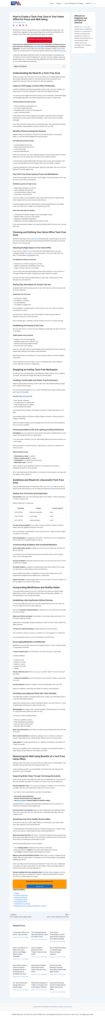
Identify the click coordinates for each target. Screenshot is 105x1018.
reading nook (32, 253)
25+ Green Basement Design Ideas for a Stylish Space (20, 985)
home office (34, 238)
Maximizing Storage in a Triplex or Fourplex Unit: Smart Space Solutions (39, 985)
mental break (62, 50)
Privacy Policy (68, 1006)
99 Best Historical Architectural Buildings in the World (30, 906)
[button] (61, 3)
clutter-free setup (24, 396)
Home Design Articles (20, 901)
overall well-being (39, 46)
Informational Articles (20, 899)
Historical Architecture (21, 895)
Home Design (25, 937)
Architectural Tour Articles (22, 903)
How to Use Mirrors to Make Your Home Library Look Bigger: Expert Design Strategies (20, 952)
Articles (16, 893)
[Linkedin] (23, 25)
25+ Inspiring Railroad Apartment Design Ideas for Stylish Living (39, 935)
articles (82, 31)
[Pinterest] (20, 25)
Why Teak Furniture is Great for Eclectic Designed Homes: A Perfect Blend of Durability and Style (20, 969)
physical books (21, 800)
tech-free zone (48, 486)
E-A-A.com (84, 26)
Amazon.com (39, 886)
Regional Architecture (20, 897)
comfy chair (36, 672)
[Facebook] (13, 25)
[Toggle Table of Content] (63, 66)
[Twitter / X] (17, 25)
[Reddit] (26, 25)
